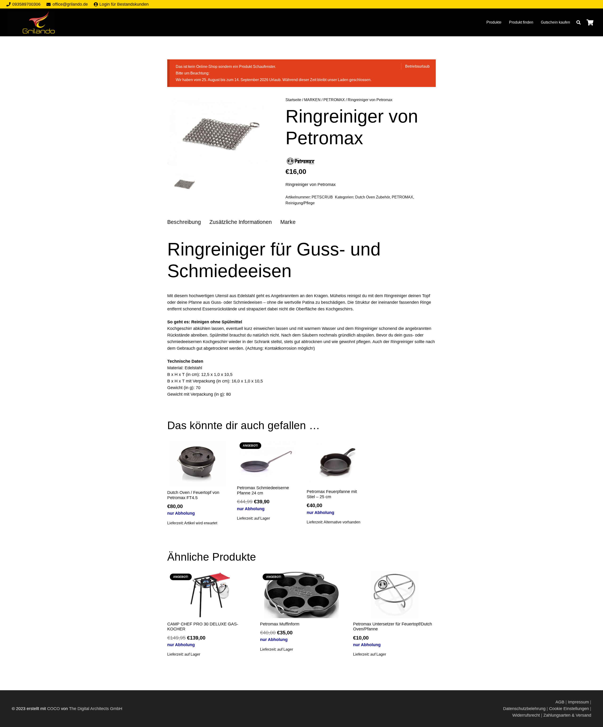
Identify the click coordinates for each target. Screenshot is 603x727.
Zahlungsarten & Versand (567, 715)
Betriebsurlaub (417, 66)
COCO (53, 708)
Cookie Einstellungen (569, 708)
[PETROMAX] (300, 162)
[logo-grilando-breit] (30, 22)
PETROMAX (334, 100)
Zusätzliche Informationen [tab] (240, 222)
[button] (578, 22)
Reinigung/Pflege (300, 203)
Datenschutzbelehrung (524, 708)
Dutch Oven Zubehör (372, 197)
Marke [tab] (288, 222)
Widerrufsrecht (526, 715)
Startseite (293, 100)
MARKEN (312, 100)
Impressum (578, 702)
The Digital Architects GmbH (95, 708)
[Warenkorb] (590, 22)
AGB (560, 702)
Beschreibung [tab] (184, 222)
